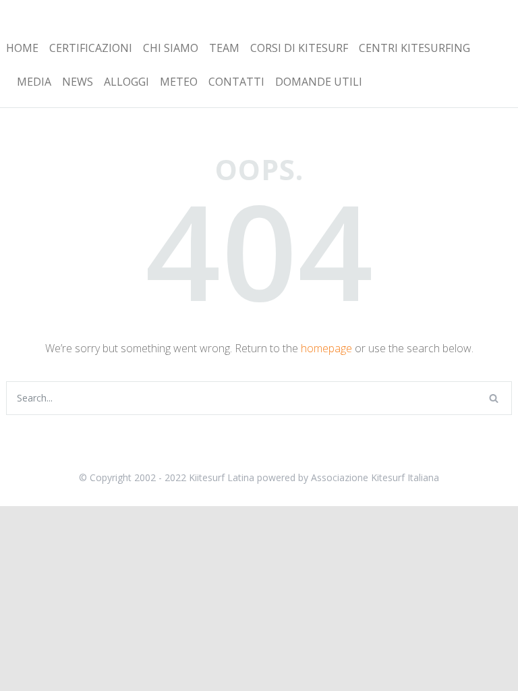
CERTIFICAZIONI (90, 47)
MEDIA (34, 81)
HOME (22, 47)
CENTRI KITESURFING (414, 47)
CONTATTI (236, 81)
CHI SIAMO (170, 47)
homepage (326, 348)
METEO (179, 81)
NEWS (77, 81)
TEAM (224, 47)
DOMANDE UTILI (318, 81)
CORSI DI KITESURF (299, 47)
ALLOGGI (126, 81)
